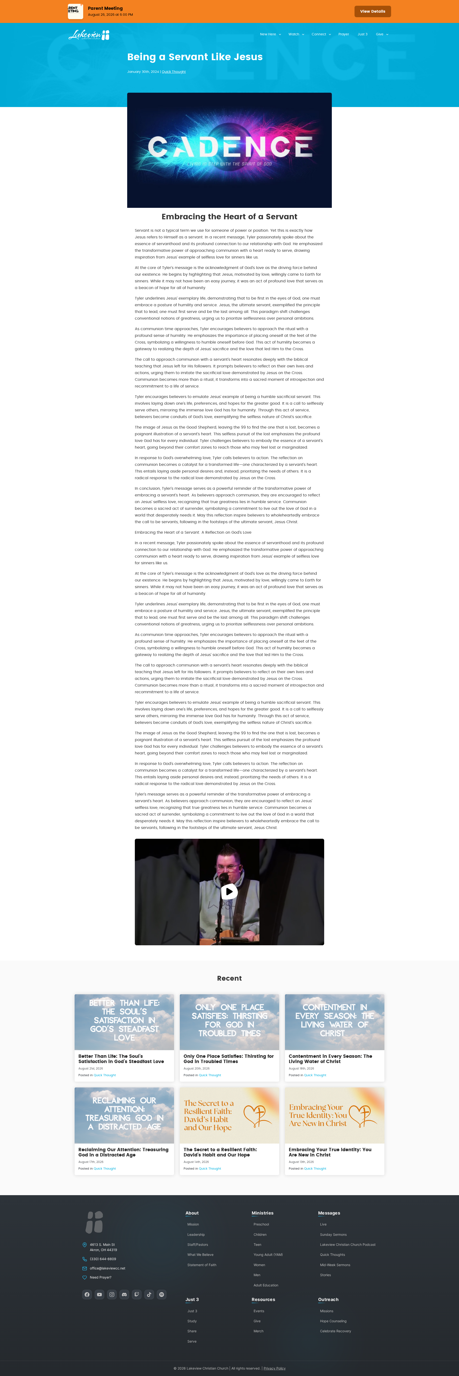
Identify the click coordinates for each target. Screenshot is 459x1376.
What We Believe (200, 1254)
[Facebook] (87, 1294)
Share (192, 1331)
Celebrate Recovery (335, 1331)
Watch (294, 34)
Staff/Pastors (197, 1244)
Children (260, 1234)
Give (379, 34)
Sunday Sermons (333, 1234)
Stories (325, 1275)
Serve (192, 1341)
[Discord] (124, 1294)
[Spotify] (161, 1294)
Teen (257, 1244)
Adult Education (266, 1285)
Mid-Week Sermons (335, 1265)
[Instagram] (112, 1294)
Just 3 (362, 34)
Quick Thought (174, 72)
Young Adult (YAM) (268, 1254)
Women (259, 1265)
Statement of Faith (201, 1265)
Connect (319, 34)
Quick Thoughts (332, 1254)
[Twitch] (137, 1294)
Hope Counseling (333, 1321)
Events (259, 1311)
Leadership (196, 1234)
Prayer (344, 34)
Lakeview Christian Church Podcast (348, 1244)
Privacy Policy (275, 1368)
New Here (268, 34)
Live (323, 1224)
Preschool (261, 1224)
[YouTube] (99, 1294)
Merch (258, 1331)
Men (257, 1275)
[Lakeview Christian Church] (94, 1222)
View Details (372, 11)
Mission (193, 1224)
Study (192, 1321)
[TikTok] (149, 1294)
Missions (326, 1311)
